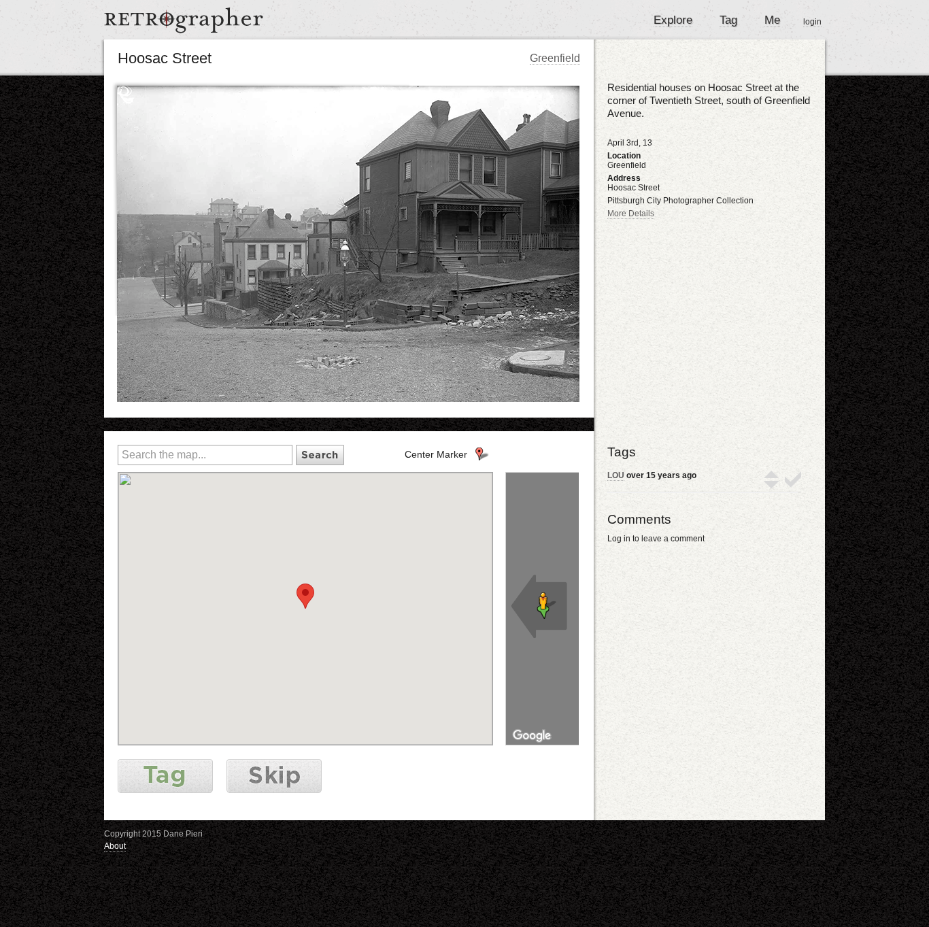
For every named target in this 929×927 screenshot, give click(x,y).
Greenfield (555, 58)
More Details (630, 213)
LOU (615, 475)
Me (772, 20)
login (812, 22)
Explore (673, 20)
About (115, 846)
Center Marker (436, 454)
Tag (728, 20)
